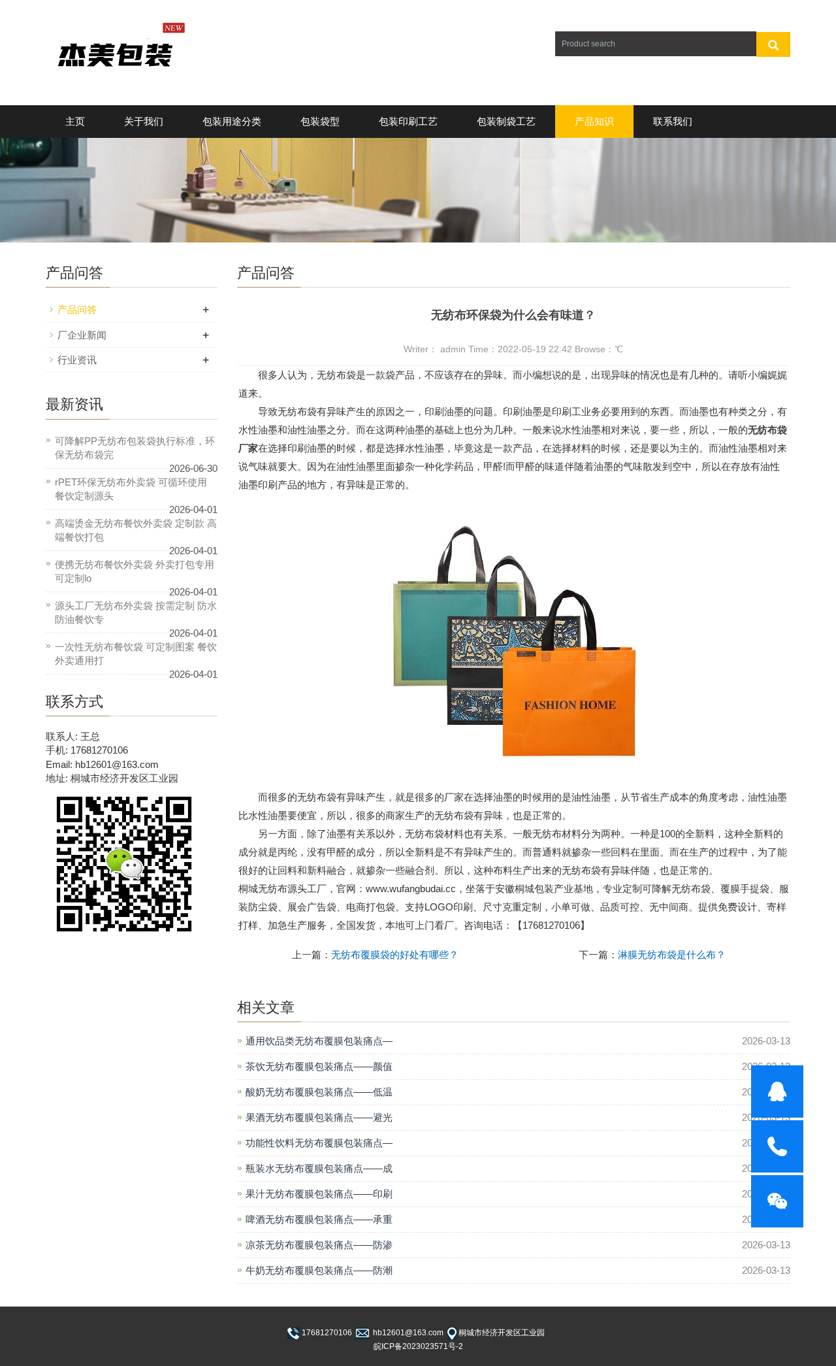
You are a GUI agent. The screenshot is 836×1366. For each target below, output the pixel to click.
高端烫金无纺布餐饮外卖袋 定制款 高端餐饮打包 (136, 530)
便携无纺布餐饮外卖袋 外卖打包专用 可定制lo (134, 571)
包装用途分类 (231, 121)
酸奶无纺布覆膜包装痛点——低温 (319, 1091)
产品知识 (594, 121)
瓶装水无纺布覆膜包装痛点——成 (319, 1168)
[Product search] (773, 44)
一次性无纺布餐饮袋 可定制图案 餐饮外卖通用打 (136, 653)
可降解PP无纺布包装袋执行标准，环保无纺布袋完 (135, 447)
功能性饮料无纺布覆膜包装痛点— (319, 1142)
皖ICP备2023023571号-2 (418, 1346)
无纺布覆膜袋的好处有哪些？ (394, 954)
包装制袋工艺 (506, 121)
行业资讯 (77, 359)
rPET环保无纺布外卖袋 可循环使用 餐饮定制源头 (131, 488)
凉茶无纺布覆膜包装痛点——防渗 (319, 1244)
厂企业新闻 (81, 335)
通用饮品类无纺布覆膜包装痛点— (319, 1040)
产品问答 (77, 309)
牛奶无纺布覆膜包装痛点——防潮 (319, 1270)
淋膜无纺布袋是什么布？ (672, 954)
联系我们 (672, 121)
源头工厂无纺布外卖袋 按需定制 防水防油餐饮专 (136, 612)
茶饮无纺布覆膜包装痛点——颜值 (319, 1066)
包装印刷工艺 (408, 121)
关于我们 (143, 121)
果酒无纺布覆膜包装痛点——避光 (319, 1117)
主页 (75, 121)
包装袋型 (320, 121)
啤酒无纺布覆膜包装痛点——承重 (319, 1219)
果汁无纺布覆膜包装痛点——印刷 (319, 1193)
